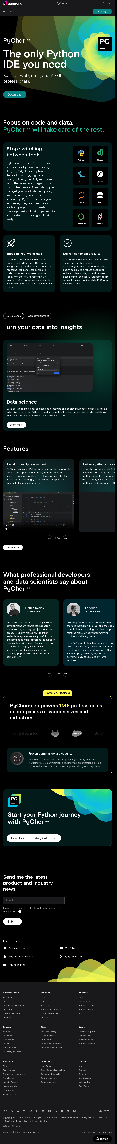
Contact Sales (85, 1036)
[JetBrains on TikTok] (37, 1110)
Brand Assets (85, 1078)
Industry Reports (10, 1082)
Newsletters (8, 1078)
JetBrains (30, 1132)
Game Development (50, 1013)
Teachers (7, 1036)
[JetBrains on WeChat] (68, 1110)
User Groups (47, 1066)
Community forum (19, 948)
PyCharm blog (17, 964)
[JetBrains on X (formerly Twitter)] (11, 1110)
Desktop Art (8, 1090)
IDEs (5, 1001)
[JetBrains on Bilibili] (74, 1110)
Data (43, 1001)
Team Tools (8, 1009)
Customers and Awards (51, 1048)
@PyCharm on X (74, 956)
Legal (18, 1121)
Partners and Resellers (51, 1044)
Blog (5, 1066)
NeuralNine (35, 611)
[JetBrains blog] (49, 1110)
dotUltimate (46, 1040)
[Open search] (103, 3)
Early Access (9, 1070)
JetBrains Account (87, 1044)
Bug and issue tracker (21, 956)
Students (7, 1032)
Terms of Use (102, 1118)
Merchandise (85, 1082)
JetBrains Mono (86, 1009)
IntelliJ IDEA (107, 1132)
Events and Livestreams (14, 1074)
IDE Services (46, 1005)
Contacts (83, 1070)
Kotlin (81, 997)
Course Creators (48, 1082)
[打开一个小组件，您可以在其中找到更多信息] (102, 1139)
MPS (80, 1013)
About (81, 1066)
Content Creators (49, 1078)
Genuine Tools (30, 1121)
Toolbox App (9, 1017)
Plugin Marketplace (11, 1013)
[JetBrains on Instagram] (30, 1110)
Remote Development (51, 1009)
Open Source (85, 1001)
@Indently (94, 611)
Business (45, 997)
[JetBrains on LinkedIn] (18, 1110)
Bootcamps (8, 1040)
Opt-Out (43, 1121)
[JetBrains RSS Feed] (55, 1110)
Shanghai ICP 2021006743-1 (45, 1118)
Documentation (86, 1040)
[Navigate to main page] (12, 3)
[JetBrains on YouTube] (24, 1110)
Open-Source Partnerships (53, 1070)
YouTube (70, 948)
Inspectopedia (10, 1086)
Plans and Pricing (48, 1032)
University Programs (12, 1052)
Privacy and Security (70, 1118)
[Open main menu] (109, 3)
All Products (8, 997)
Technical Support (87, 1032)
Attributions (8, 1121)
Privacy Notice (87, 1118)
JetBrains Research (87, 1005)
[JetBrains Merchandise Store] (62, 1110)
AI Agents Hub (9, 1094)
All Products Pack (48, 1036)
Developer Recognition (51, 1074)
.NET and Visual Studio (13, 1005)
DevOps (44, 1017)
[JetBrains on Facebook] (5, 1110)
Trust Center (84, 1086)
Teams (6, 1044)
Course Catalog (10, 1048)
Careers (82, 1074)
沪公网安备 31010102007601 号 (17, 1118)
